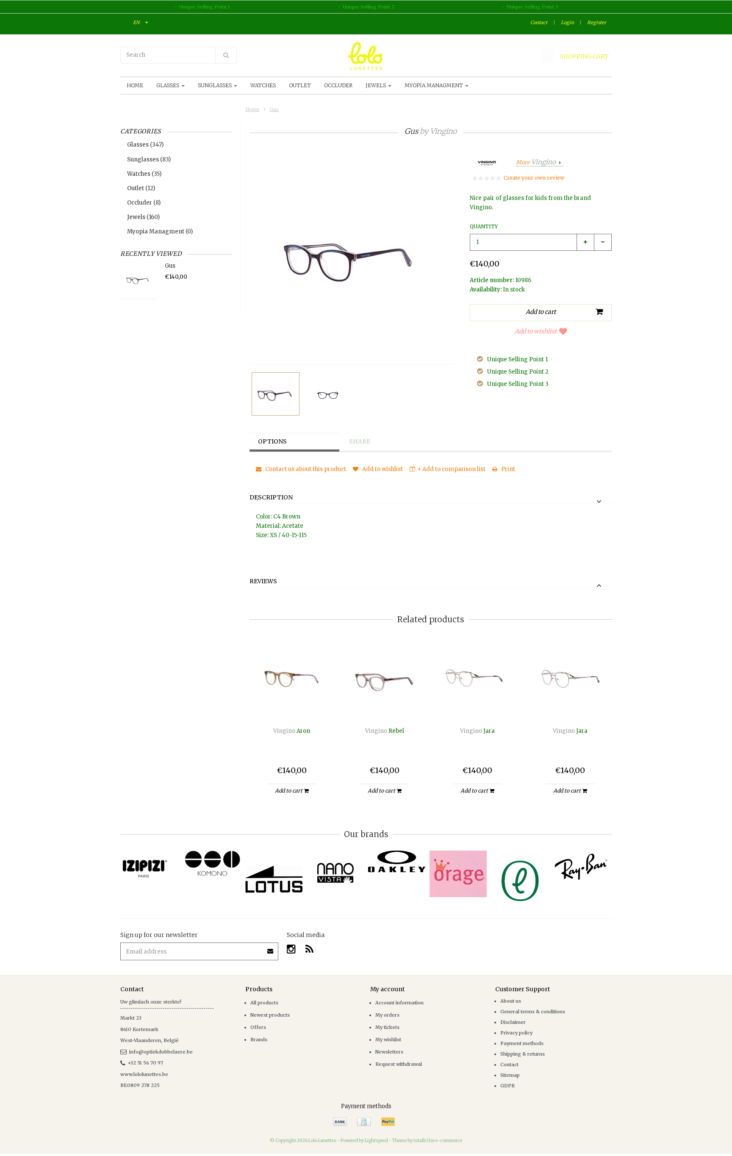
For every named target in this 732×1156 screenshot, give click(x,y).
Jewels (376, 85)
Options (272, 441)
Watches (263, 85)
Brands (258, 1039)
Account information (399, 1003)
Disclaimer (513, 1022)
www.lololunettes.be (144, 1074)
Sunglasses (215, 85)
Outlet (300, 85)
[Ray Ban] (581, 867)
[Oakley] (396, 861)
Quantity (484, 226)
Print (507, 469)
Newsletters (389, 1052)
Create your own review (534, 178)
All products (264, 1003)
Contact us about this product (305, 469)
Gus (274, 109)
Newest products (270, 1015)
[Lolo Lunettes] (366, 56)
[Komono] (212, 864)
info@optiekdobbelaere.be (161, 1052)
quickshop (291, 703)
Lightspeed (376, 1140)
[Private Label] (519, 881)
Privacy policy (516, 1033)
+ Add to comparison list (451, 469)
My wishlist (388, 1039)
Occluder (338, 85)
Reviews (263, 581)
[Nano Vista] (335, 873)
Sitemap (510, 1075)
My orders (387, 1015)
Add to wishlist (536, 331)
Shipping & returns (522, 1054)
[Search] (226, 55)
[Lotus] (273, 879)
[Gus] (275, 394)
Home (135, 85)
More (536, 162)
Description (271, 497)
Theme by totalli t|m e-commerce (427, 1140)
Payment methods (521, 1043)
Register (596, 22)
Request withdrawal (398, 1064)
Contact (538, 22)
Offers (258, 1027)
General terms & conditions (532, 1012)
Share (359, 441)
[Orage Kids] (458, 874)
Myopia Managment (434, 85)
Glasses (168, 85)
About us (510, 1001)
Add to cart (289, 790)
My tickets (387, 1027)
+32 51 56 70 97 (145, 1063)
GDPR (507, 1086)
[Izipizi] (151, 864)
